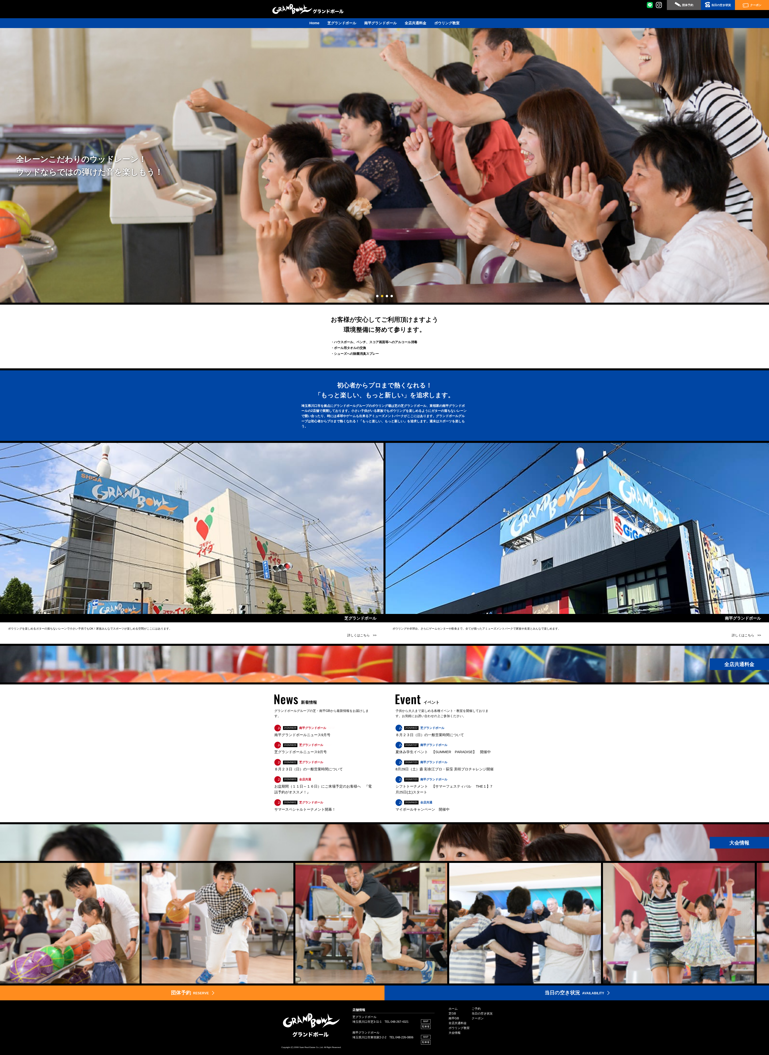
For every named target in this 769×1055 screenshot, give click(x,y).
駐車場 (425, 1026)
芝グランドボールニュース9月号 (300, 752)
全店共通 (305, 779)
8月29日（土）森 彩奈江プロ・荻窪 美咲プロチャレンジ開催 (445, 769)
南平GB (454, 1018)
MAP (425, 1021)
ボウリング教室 (447, 23)
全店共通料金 (415, 23)
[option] (213, 923)
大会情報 (455, 1032)
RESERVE (190, 992)
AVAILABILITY (574, 992)
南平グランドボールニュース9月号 (302, 735)
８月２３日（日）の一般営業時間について (308, 769)
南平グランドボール (380, 23)
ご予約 (476, 1008)
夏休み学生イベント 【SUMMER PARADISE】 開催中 (443, 752)
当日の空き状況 (721, 5)
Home (314, 23)
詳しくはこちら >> (361, 635)
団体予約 (687, 5)
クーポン (755, 5)
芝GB (452, 1013)
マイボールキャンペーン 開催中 (423, 809)
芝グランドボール (341, 23)
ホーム (453, 1008)
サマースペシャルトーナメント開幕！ (305, 809)
